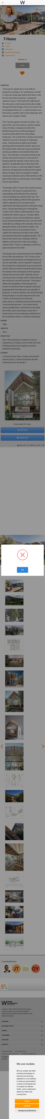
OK (22, 569)
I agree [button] (26, 1101)
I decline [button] (27, 1106)
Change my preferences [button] (27, 1110)
